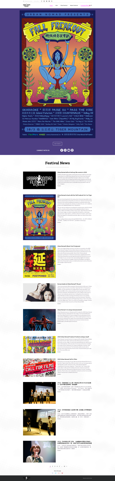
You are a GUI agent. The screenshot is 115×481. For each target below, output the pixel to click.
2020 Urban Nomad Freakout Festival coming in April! (73, 337)
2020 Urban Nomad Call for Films (67, 359)
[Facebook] (61, 150)
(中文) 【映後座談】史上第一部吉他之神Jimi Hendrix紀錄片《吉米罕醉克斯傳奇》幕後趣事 (74, 383)
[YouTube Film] (68, 150)
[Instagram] (65, 150)
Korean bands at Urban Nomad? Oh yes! (69, 284)
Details (59, 185)
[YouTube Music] (72, 150)
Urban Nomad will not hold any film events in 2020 (72, 172)
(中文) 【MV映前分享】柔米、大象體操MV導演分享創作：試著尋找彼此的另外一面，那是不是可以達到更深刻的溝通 (75, 442)
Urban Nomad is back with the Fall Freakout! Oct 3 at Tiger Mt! (75, 196)
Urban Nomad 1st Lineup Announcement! (70, 310)
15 (64, 466)
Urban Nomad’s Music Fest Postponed (69, 246)
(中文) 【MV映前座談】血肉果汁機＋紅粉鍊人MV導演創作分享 (75, 410)
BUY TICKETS (57, 143)
